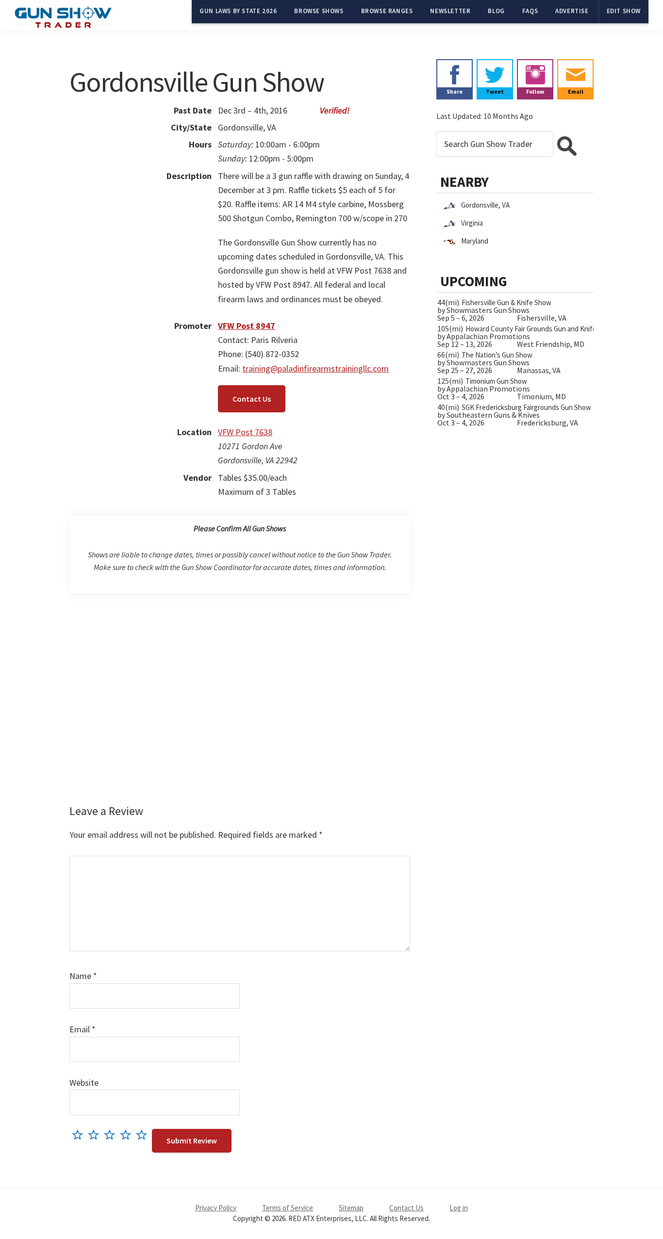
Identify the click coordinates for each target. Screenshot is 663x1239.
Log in (458, 1207)
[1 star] (80, 1134)
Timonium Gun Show (496, 381)
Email (82, 1029)
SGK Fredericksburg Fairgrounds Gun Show (526, 407)
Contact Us (251, 399)
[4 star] (128, 1134)
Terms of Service (287, 1207)
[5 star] (144, 1134)
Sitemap (351, 1207)
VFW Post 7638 (245, 432)
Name (83, 975)
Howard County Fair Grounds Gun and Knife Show (540, 328)
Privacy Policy (215, 1207)
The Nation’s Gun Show (497, 354)
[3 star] (112, 1134)
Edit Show (624, 11)
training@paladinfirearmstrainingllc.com (315, 368)
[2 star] (96, 1134)
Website (84, 1082)
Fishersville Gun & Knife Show (506, 302)
